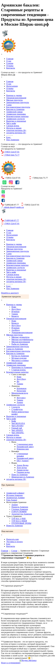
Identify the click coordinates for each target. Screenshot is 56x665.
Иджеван (15, 311)
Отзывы (9, 66)
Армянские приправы (16, 114)
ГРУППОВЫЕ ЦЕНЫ (21, 523)
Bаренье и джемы (14, 95)
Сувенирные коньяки (22, 455)
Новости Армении (14, 525)
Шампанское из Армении (22, 477)
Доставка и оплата (14, 542)
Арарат (20, 402)
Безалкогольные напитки (17, 116)
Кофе (13, 421)
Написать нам (12, 539)
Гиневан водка (23, 472)
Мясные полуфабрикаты (22, 339)
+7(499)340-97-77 (11, 220)
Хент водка (22, 467)
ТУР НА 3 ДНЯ (18, 518)
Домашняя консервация (21, 332)
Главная (9, 59)
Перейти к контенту (10, 293)
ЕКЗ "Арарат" (23, 461)
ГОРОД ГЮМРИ (19, 511)
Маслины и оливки (20, 360)
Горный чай (16, 428)
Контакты (10, 68)
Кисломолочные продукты (18, 107)
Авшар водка (22, 470)
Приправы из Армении (21, 367)
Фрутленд (21, 398)
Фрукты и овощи (13, 128)
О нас (8, 61)
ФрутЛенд (16, 309)
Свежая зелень (12, 126)
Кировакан (21, 388)
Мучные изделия (18, 358)
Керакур (15, 316)
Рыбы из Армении (19, 344)
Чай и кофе (11, 123)
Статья (14, 551)
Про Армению (12, 140)
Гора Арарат (11, 500)
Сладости (15, 407)
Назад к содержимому (11, 663)
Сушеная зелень (18, 370)
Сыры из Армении (14, 349)
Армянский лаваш (14, 112)
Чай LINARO (17, 426)
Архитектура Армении (21, 514)
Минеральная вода (19, 393)
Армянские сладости (15, 119)
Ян (18, 381)
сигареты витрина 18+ (16, 133)
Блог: (8, 137)
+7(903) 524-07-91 (11, 152)
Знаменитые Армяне (15, 498)
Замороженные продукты (17, 102)
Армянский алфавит (15, 493)
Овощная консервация (16, 98)
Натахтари (21, 391)
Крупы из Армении (20, 356)
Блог (8, 544)
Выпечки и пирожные (16, 121)
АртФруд (15, 330)
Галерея (9, 63)
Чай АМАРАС (17, 433)
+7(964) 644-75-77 (11, 155)
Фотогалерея (12, 86)
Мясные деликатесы (20, 337)
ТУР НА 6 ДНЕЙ (19, 521)
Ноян (13, 307)
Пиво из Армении (19, 474)
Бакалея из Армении (15, 109)
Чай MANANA (18, 423)
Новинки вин (23, 449)
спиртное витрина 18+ (16, 130)
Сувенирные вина (25, 444)
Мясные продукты (14, 100)
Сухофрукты (17, 409)
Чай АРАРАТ (17, 430)
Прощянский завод (25, 447)
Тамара (14, 314)
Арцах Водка (22, 465)
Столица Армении (19, 509)
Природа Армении (19, 507)
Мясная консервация (20, 342)
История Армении (14, 495)
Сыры (9, 105)
